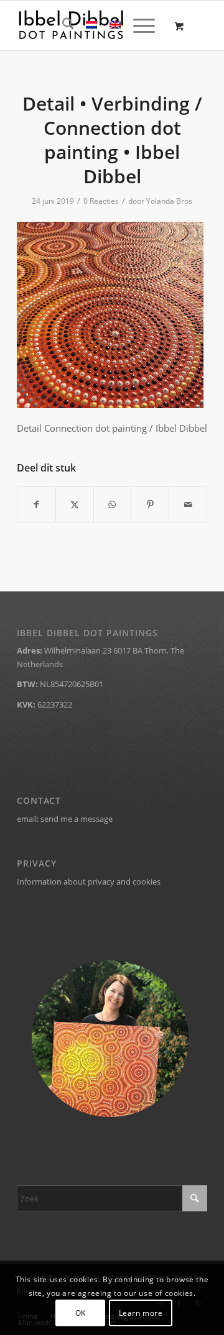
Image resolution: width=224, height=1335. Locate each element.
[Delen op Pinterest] (150, 504)
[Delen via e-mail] (188, 504)
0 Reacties (101, 201)
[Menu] (138, 25)
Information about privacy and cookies (89, 881)
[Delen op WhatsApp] (112, 504)
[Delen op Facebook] (36, 504)
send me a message (76, 818)
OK (80, 1313)
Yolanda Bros (169, 201)
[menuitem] (62, 25)
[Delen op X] (74, 504)
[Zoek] (62, 25)
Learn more (141, 1313)
